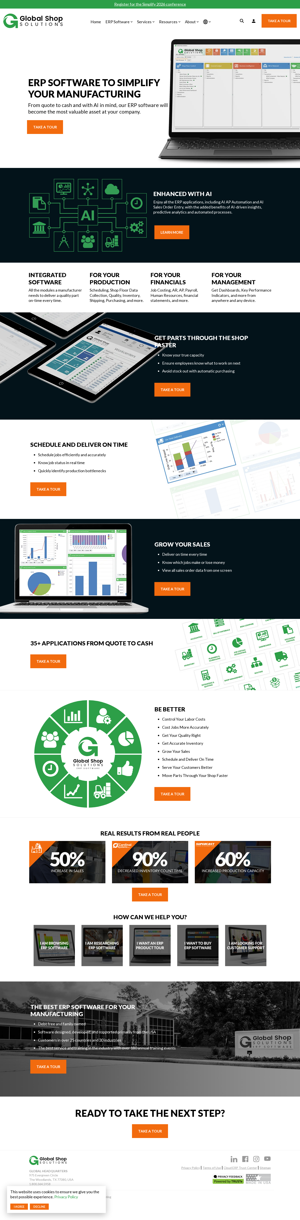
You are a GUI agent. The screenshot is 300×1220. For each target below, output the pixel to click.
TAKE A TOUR (279, 21)
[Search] (242, 21)
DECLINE (39, 1206)
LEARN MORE (172, 232)
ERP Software (117, 21)
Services (144, 21)
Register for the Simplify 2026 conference (150, 4)
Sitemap (265, 1168)
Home (95, 21)
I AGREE (19, 1206)
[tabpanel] (67, 863)
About (190, 21)
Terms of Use (211, 1168)
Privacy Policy (66, 1196)
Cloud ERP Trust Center (240, 1168)
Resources (168, 21)
